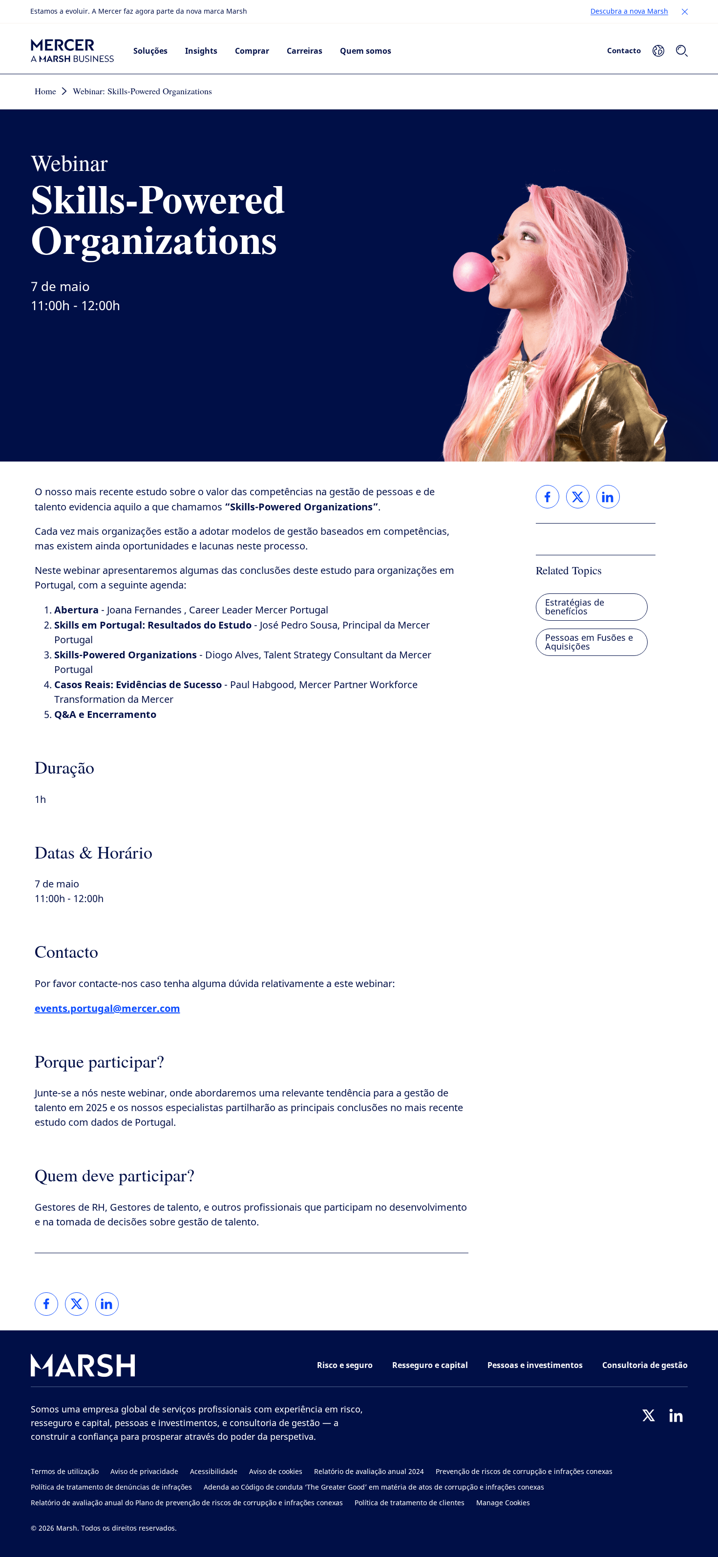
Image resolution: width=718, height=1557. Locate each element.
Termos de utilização (65, 1472)
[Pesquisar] (682, 51)
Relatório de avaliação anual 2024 (369, 1472)
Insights (201, 50)
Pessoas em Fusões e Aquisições (589, 642)
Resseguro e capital (430, 1365)
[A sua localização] (658, 51)
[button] (685, 12)
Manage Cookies (503, 1503)
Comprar (252, 50)
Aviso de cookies (275, 1472)
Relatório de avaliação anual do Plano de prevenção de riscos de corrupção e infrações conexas (187, 1503)
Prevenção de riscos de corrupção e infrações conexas (524, 1472)
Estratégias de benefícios (574, 607)
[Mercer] (72, 51)
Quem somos (365, 50)
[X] (648, 1415)
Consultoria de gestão (645, 1365)
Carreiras (304, 50)
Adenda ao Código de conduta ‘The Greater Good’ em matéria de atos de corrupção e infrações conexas (374, 1487)
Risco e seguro (345, 1365)
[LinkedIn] (676, 1415)
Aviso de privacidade (144, 1472)
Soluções (150, 50)
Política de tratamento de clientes (410, 1503)
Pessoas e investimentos (535, 1365)
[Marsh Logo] (83, 1367)
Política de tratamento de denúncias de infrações (111, 1487)
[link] (46, 1304)
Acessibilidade (213, 1472)
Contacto (624, 50)
